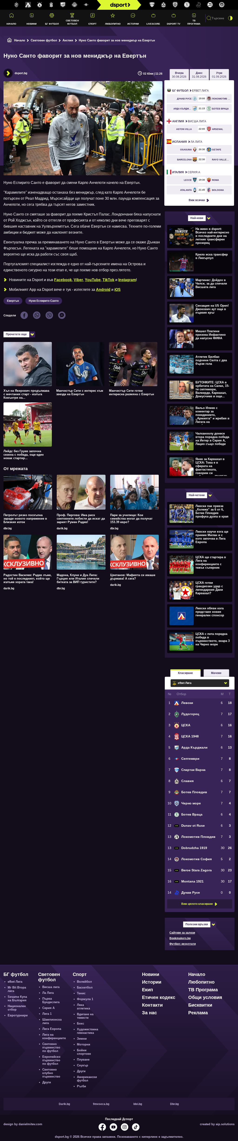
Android (103, 290)
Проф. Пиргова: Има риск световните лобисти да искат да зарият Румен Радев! (81, 518)
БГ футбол (52, 24)
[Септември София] (86, 5)
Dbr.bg (174, 1104)
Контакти (152, 1005)
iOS (117, 290)
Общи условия (205, 997)
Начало (11, 24)
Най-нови (196, 218)
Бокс (80, 1023)
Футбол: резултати (182, 943)
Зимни (82, 1038)
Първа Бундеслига (51, 1000)
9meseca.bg (101, 1104)
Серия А (186, 172)
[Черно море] (175, 5)
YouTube (93, 280)
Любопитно (113, 24)
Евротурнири (18, 1015)
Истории (133, 24)
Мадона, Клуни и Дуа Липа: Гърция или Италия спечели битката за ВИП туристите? (78, 578)
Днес (199, 74)
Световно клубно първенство (51, 1073)
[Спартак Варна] (152, 5)
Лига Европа (51, 1029)
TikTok (108, 280)
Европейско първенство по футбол (51, 1060)
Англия (68, 40)
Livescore (153, 24)
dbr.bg (7, 528)
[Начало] (9, 40)
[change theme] (230, 18)
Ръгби (81, 1086)
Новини (31, 24)
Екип (147, 989)
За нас (149, 1012)
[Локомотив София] (222, 5)
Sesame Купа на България (17, 998)
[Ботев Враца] (187, 5)
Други (46, 1082)
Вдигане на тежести (85, 1015)
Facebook (63, 280)
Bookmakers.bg (180, 938)
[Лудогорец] (16, 5)
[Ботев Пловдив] (74, 5)
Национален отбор (17, 1007)
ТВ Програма (193, 22)
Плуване (83, 1059)
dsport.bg (21, 73)
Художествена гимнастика (87, 1031)
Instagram (127, 280)
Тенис (81, 993)
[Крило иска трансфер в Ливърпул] (199, 261)
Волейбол (84, 981)
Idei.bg (137, 1104)
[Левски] (28, 5)
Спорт (92, 24)
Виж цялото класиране (197, 904)
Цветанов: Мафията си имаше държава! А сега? (132, 576)
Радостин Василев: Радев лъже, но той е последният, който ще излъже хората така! (27, 578)
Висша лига (189, 121)
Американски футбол (87, 1078)
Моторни (83, 1044)
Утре (219, 74)
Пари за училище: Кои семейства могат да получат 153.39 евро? (131, 518)
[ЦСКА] (40, 5)
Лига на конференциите (54, 1036)
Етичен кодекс (158, 997)
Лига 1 (47, 1013)
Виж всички (197, 200)
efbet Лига (190, 90)
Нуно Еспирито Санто (44, 300)
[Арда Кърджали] (63, 5)
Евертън (13, 300)
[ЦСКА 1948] (51, 5)
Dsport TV (173, 24)
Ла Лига (187, 141)
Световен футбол (72, 22)
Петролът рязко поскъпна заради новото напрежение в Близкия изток (25, 518)
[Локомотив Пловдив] (210, 5)
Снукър (82, 1065)
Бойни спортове (84, 1051)
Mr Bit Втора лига (17, 989)
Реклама (198, 1012)
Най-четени (197, 495)
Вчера (179, 74)
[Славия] (163, 5)
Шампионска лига (52, 1021)
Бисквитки (200, 1005)
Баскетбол (85, 987)
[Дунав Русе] (198, 5)
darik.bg (62, 528)
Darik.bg (64, 1104)
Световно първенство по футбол (51, 1047)
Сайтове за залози (182, 932)
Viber (78, 280)
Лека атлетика (83, 1006)
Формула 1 (85, 999)
